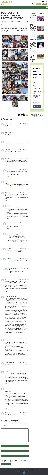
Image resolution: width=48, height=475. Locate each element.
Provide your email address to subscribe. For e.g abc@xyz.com (37, 103)
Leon (6, 279)
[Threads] (40, 115)
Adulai (8, 169)
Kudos (6, 149)
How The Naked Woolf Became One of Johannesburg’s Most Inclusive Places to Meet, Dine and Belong (33, 45)
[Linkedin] (37, 116)
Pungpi (8, 222)
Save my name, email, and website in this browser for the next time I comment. (14, 461)
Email (3, 448)
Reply (6, 127)
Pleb (8, 258)
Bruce (6, 339)
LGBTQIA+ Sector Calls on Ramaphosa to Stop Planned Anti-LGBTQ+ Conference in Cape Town (33, 56)
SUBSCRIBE (37, 106)
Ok (24, 473)
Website (3, 454)
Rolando (9, 233)
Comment (4, 427)
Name (3, 443)
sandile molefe (8, 362)
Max (6, 158)
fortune (7, 123)
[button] (33, 4)
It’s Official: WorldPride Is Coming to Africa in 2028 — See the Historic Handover (33, 19)
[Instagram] (36, 115)
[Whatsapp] (39, 116)
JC (5, 371)
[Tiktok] (35, 116)
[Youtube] (38, 115)
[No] (46, 471)
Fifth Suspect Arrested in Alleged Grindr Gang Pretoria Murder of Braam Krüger (33, 28)
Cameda (7, 141)
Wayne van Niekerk (11, 205)
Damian (7, 132)
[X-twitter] (34, 115)
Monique (7, 388)
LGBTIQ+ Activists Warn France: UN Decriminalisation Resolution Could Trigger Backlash (32, 37)
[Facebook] (32, 115)
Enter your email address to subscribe (37, 96)
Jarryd (6, 181)
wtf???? (6, 192)
